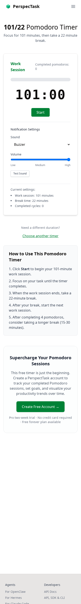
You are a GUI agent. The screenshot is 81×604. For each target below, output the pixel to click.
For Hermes (13, 598)
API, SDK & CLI (54, 598)
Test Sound (20, 173)
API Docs (50, 592)
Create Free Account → (40, 406)
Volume (16, 154)
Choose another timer (40, 236)
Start (40, 112)
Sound (15, 137)
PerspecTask (26, 6)
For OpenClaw (15, 592)
